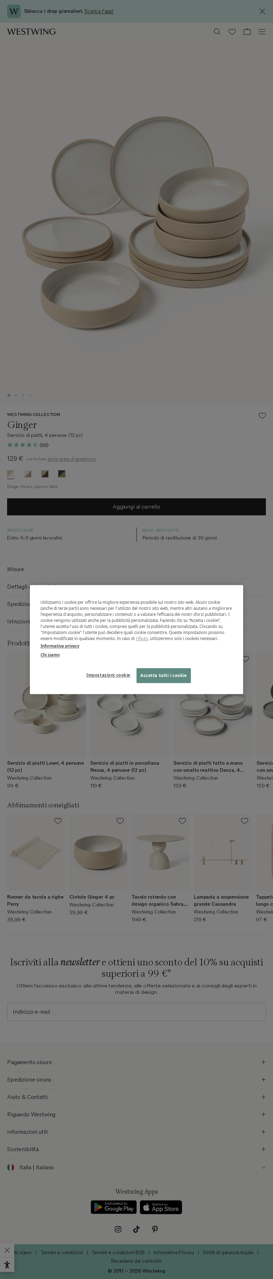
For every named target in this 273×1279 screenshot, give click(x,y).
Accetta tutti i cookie (163, 675)
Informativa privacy (60, 646)
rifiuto (142, 638)
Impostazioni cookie (108, 675)
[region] (136, 639)
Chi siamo (50, 654)
